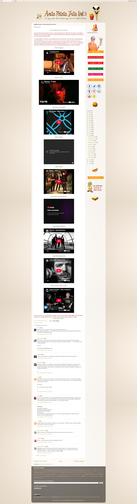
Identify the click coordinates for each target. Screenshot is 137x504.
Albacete (36, 469)
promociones (41, 476)
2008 (90, 163)
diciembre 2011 (91, 136)
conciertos (53, 472)
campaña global (100, 471)
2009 (90, 161)
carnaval (41, 472)
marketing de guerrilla (44, 474)
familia (83, 472)
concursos (58, 472)
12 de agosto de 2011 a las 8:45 (44, 434)
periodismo (82, 474)
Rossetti (39, 354)
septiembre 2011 (92, 142)
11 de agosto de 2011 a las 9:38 (44, 402)
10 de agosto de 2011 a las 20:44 (44, 391)
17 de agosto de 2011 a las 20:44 (44, 442)
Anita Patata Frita (41, 430)
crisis (66, 472)
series (76, 476)
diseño (74, 472)
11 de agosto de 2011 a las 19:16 (44, 426)
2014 (90, 129)
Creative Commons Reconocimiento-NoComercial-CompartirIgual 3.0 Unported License (80, 496)
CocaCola (50, 469)
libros (99, 472)
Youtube (88, 471)
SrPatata (66, 471)
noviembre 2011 (92, 138)
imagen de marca (95, 472)
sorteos (79, 476)
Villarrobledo (79, 471)
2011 (90, 135)
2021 (90, 116)
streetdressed (40, 338)
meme (50, 474)
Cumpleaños (55, 469)
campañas (36, 472)
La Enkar (39, 438)
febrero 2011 (91, 155)
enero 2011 (91, 157)
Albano (39, 469)
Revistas (62, 471)
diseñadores (70, 472)
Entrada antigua (79, 461)
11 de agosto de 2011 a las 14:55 (44, 416)
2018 (90, 122)
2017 (90, 124)
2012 (90, 133)
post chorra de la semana (94, 474)
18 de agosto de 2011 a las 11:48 (44, 452)
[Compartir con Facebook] (57, 321)
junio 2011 (90, 148)
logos (102, 472)
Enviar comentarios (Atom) (46, 464)
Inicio (60, 461)
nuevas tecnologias (71, 474)
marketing (36, 474)
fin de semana (88, 472)
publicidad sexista (71, 476)
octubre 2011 (91, 140)
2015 (90, 127)
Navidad (49, 471)
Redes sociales (56, 471)
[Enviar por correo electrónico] (53, 321)
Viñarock (84, 471)
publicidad (47, 476)
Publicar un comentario (41, 455)
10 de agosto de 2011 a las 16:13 (44, 372)
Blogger (82, 500)
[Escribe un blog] (54, 321)
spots (83, 476)
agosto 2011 (91, 144)
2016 (90, 125)
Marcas (45, 471)
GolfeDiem (95, 469)
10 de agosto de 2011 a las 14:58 (44, 350)
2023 (90, 112)
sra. (38, 377)
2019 (90, 120)
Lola (42, 471)
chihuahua (46, 472)
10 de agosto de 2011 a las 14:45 (44, 334)
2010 (90, 159)
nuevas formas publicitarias (61, 474)
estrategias (79, 472)
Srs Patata (70, 471)
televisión (96, 476)
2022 (90, 114)
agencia (92, 471)
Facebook (83, 469)
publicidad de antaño (54, 476)
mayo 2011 (90, 150)
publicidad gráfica (63, 476)
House (99, 469)
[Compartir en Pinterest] (58, 321)
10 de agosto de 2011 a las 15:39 (44, 358)
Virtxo (38, 327)
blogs (95, 471)
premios (36, 476)
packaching (77, 474)
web (42, 477)
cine (49, 472)
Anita (38, 395)
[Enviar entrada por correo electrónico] (50, 320)
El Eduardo (79, 469)
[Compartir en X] (55, 321)
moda (54, 474)
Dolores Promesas (72, 469)
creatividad (62, 472)
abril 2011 (90, 151)
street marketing (90, 476)
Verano (74, 471)
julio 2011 (90, 146)
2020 (90, 118)
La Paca (39, 471)
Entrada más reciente (40, 461)
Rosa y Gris (40, 362)
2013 (90, 131)
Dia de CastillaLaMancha (64, 469)
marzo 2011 (91, 153)
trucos (39, 477)
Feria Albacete (89, 469)
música (40, 322)
